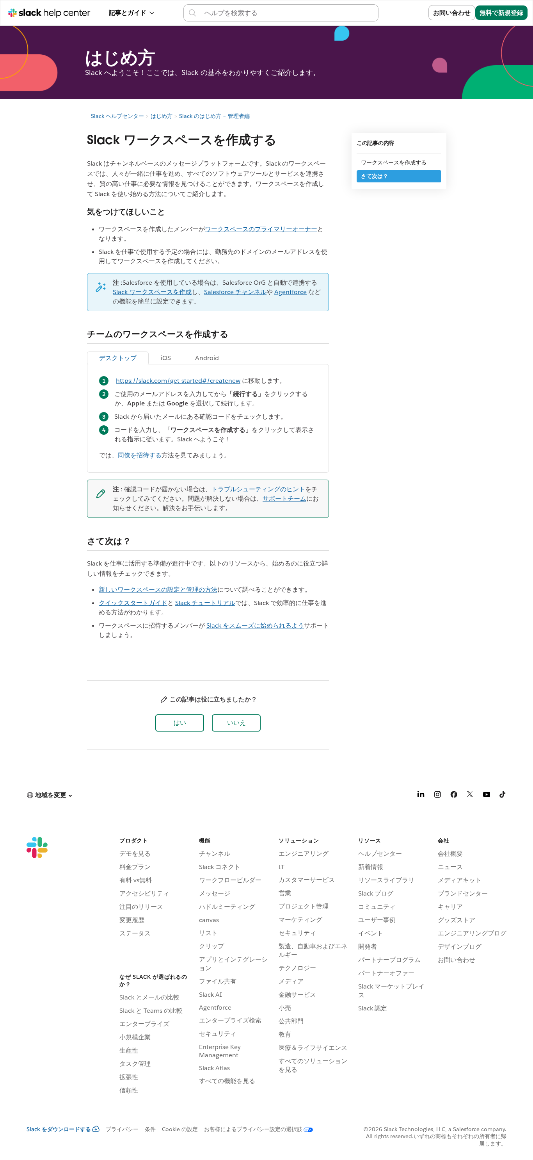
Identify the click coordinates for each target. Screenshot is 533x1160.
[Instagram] (437, 796)
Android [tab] (207, 358)
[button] (179, 723)
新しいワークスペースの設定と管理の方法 (158, 589)
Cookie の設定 (180, 1129)
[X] (470, 796)
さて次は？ (374, 176)
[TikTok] (502, 796)
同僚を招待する (140, 455)
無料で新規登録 (501, 13)
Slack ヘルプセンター (117, 116)
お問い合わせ (452, 13)
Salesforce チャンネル (235, 292)
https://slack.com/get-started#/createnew (178, 381)
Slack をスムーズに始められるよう (255, 625)
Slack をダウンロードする (59, 1129)
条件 (150, 1129)
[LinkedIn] (421, 796)
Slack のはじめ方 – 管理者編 (214, 116)
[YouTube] (486, 796)
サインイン (403, 13)
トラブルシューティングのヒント (258, 489)
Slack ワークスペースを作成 (152, 292)
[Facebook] (453, 796)
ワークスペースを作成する (393, 162)
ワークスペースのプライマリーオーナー (261, 229)
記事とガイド (127, 13)
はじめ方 (161, 116)
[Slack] (37, 967)
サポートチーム (284, 498)
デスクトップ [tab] (118, 358)
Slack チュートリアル (205, 603)
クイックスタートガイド (133, 603)
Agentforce (290, 292)
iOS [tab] (166, 358)
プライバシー (122, 1129)
